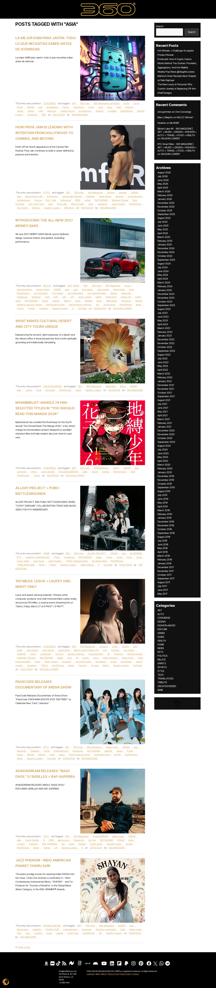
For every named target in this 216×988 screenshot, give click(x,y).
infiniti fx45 (111, 297)
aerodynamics (24, 289)
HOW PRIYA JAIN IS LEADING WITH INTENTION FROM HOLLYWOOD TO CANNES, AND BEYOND (44, 133)
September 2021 (166, 396)
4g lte (126, 103)
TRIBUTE (162, 682)
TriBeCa (36, 207)
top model (22, 207)
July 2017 (162, 586)
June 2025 (163, 225)
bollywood (52, 196)
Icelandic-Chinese (26, 657)
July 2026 (163, 176)
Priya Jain (62, 204)
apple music (112, 747)
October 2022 (165, 347)
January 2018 (164, 563)
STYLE (46, 192)
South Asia (72, 933)
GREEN (161, 633)
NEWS (161, 648)
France (38, 200)
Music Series (51, 661)
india (118, 107)
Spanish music (114, 843)
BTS (19, 557)
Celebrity (90, 196)
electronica (63, 840)
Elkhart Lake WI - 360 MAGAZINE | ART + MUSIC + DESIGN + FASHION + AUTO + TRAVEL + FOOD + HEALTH (177, 132)
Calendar (90, 974)
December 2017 (166, 567)
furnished (50, 390)
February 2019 (165, 514)
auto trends (103, 289)
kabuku (56, 300)
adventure (110, 386)
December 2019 (166, 476)
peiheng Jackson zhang (29, 304)
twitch (106, 665)
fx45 (55, 297)
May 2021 (163, 411)
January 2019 (164, 517)
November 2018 (166, 525)
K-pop (109, 557)
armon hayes (43, 289)
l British (120, 840)
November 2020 (166, 434)
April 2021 (163, 415)
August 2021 (164, 400)
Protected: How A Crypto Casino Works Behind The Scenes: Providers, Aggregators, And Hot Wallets (177, 63)
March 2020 (164, 464)
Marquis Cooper (120, 200)
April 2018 (163, 551)
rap (63, 843)
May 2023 (163, 320)
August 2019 (164, 491)
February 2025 (165, 240)
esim (100, 107)
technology (109, 304)
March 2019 (164, 510)
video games (87, 564)
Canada (115, 650)
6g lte (20, 107)
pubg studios (55, 561)
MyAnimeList (119, 471)
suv (97, 304)
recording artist (83, 661)
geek (84, 471)
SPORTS (162, 667)
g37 (72, 297)
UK (55, 847)
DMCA (103, 974)
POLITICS (163, 655)
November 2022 (166, 343)
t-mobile (112, 111)
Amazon (103, 646)
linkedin (88, 300)
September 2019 (166, 487)
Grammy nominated (106, 929)
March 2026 (164, 191)
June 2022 (163, 362)
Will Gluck (69, 207)
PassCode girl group (79, 754)
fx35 (47, 297)
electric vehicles (76, 654)
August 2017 (164, 582)
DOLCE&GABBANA (68, 471)
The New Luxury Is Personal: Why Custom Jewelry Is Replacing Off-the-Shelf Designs (177, 88)
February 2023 (165, 331)
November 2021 (166, 388)
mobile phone (67, 111)
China (91, 107)
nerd (132, 471)
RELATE (47, 285)
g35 (64, 297)
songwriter (126, 661)
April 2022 (163, 369)
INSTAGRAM (101, 200)
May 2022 (163, 365)
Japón (30, 111)
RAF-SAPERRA (49, 843)
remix (71, 843)
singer (113, 661)
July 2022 (163, 358)
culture (28, 390)
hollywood (65, 200)
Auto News (87, 289)
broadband (52, 107)
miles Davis (128, 657)
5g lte (136, 103)
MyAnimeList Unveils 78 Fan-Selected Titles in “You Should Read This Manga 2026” (45, 408)
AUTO (161, 614)
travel (78, 390)
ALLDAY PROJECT (96, 553)
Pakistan (33, 843)
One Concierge (183, 111)
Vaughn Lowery (52, 207)
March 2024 (164, 282)
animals (123, 192)
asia (40, 107)
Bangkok (21, 751)
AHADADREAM (100, 836)
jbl (77, 657)
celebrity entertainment (38, 557)
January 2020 (165, 472)
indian (87, 200)
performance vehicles (80, 304)
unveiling (43, 308)
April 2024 (163, 278)
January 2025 (165, 244)
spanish (100, 111)
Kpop (129, 557)
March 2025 (164, 237)
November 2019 (166, 479)
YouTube (82, 308)
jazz (69, 657)
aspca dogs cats (34, 196)
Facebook (22, 297)
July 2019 (162, 495)
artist (115, 646)
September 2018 (166, 533)
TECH (46, 836)
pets (50, 204)
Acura (127, 285)
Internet (129, 107)
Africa (123, 386)
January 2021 (164, 426)
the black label (99, 561)
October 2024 (165, 255)
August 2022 (164, 354)
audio (20, 650)
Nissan (138, 300)
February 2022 (165, 377)
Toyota (94, 665)
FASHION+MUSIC (52, 925)
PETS (46, 747)
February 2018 (165, 559)
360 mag (84, 103)
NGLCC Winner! (185, 117)
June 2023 (163, 316)
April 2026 (163, 187)
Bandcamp (22, 929)
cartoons (22, 471)
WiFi (44, 114)
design (113, 293)
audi (75, 289)
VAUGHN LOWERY (122, 308)
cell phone (78, 107)
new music (38, 561)
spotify (117, 754)
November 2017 (166, 571)
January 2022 (165, 381)
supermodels (118, 204)
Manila (41, 754)
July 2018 (162, 540)
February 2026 (165, 195)
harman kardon (135, 654)
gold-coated (84, 297)
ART (160, 610)
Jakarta (108, 751)
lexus (78, 300)
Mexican (51, 111)
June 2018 (163, 544)
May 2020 (163, 457)
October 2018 (165, 529)
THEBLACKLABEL (26, 564)
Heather (162, 122)
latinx (131, 840)
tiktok (139, 304)
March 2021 (164, 419)
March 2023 (164, 328)
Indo (19, 933)
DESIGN (162, 621)
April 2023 (163, 324)
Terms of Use (113, 974)
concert (59, 654)
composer (45, 654)
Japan (20, 111)
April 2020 (163, 460)
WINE (160, 689)
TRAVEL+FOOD (165, 678)
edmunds (126, 293)
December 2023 (166, 293)
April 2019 (163, 506)
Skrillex (82, 843)
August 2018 (164, 536)
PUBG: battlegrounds (77, 561)
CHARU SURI (52, 929)
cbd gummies (164, 111)
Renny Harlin (77, 204)
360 (74, 103)
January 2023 (165, 335)
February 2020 (165, 468)
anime (116, 468)
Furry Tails (51, 200)
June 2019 (163, 498)
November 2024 (166, 252)
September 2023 (166, 305)
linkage (30, 754)
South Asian (96, 843)
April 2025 (163, 233)
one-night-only (36, 204)
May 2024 (163, 274)
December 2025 (166, 202)
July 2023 (163, 312)
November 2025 (166, 206)
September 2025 (166, 214)
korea (120, 557)
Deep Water (105, 196)
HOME (46, 553)
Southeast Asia (102, 754)
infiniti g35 (126, 297)
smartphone (85, 111)
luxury (99, 300)
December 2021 (166, 385)
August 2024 (164, 263)
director (119, 196)
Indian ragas (135, 929)
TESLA (44, 665)
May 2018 (163, 548)
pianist (59, 933)
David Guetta (32, 840)
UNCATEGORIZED (52, 386)
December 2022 (166, 339)
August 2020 (164, 445)
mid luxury (126, 300)
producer (66, 661)
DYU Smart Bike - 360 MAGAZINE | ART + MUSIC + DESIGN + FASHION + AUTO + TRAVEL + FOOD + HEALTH (177, 147)
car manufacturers (96, 293)
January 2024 (165, 290)
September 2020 (166, 441)
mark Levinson (110, 657)
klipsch (67, 300)
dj (44, 840)
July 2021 (162, 403)
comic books (48, 471)
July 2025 (163, 221)
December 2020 (166, 430)
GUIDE (161, 636)
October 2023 (165, 301)
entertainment (135, 196)
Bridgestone (23, 293)
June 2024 (163, 271)
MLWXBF (174, 122)
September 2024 (166, 259)
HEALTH (162, 640)
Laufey (85, 657)
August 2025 (164, 217)
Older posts (23, 947)
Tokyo (20, 308)
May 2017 (163, 593)
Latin (40, 111)
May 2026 (163, 183)
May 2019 (163, 502)
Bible (98, 974)
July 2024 (163, 267)
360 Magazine (95, 192)
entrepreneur (23, 200)
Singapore (100, 661)
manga (105, 471)
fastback (36, 297)
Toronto (82, 665)
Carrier (65, 107)
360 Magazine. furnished (106, 103)
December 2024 (166, 248)
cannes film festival (72, 196)
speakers (32, 665)
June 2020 (163, 453)
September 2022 (166, 350)
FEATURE (162, 629)
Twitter (31, 308)
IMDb (77, 200)
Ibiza (109, 107)
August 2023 (164, 309)
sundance (102, 204)
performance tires (55, 304)
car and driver (41, 293)
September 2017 (166, 578)
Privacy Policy (125, 974)
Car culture (57, 293)
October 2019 (165, 483)
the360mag (126, 111)
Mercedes (112, 300)
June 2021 (163, 407)
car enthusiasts (75, 293)
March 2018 (164, 555)
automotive (119, 289)
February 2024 (165, 286)
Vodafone (32, 114)
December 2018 (166, 521)
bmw (131, 289)
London (21, 843)
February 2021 (165, 423)
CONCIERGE (49, 103)
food (38, 390)
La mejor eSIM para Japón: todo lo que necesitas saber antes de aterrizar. (45, 43)
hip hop (92, 840)
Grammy (118, 654)
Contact (135, 974)
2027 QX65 (73, 285)
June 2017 (163, 589)
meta (52, 754)
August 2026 (164, 172)
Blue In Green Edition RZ (86, 650)
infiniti (98, 297)
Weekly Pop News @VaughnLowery (176, 71)
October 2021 (165, 392)
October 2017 (165, 574)
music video (23, 561)
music (139, 557)
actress (111, 192)
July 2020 (163, 449)
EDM (51, 840)
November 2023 (166, 297)
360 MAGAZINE (80, 114)
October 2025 (165, 210)
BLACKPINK (136, 553)
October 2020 (165, 438)
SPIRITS (162, 663)
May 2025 (163, 229)
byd (105, 650)
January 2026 (165, 199)
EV (108, 654)
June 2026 (163, 180)
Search (160, 26)
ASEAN (30, 107)
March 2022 (164, 373)
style (90, 204)
